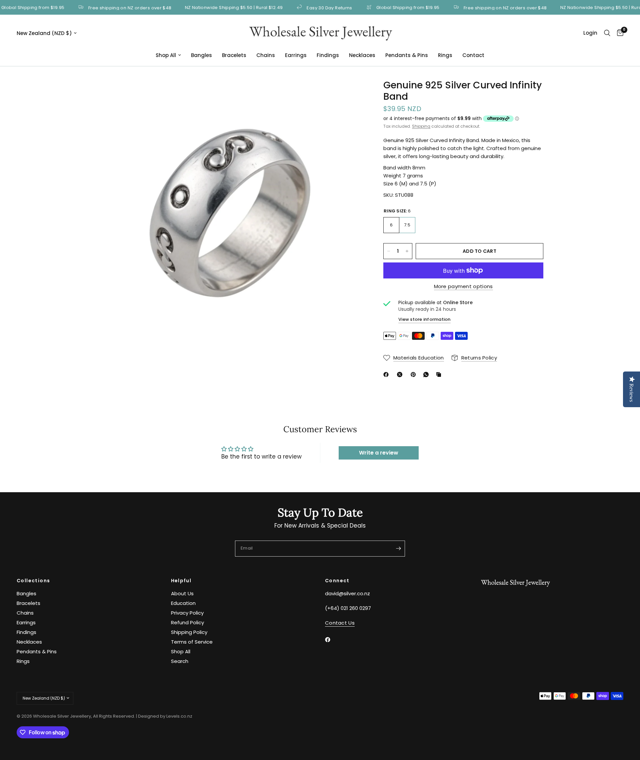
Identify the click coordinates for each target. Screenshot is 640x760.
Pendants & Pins (406, 55)
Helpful (181, 580)
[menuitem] (168, 55)
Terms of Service (192, 641)
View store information (424, 319)
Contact (473, 55)
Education (183, 603)
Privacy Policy (187, 612)
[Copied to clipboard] (440, 374)
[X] (401, 374)
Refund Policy (187, 622)
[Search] (607, 33)
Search (179, 661)
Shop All (166, 55)
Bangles (201, 55)
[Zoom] (349, 93)
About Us (182, 593)
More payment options (463, 286)
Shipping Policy (189, 632)
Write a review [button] (378, 453)
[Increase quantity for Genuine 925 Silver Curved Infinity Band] (407, 251)
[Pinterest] (415, 374)
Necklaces (362, 55)
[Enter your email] (398, 549)
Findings (328, 55)
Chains (265, 55)
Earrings (296, 55)
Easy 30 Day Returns (314, 7)
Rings (445, 55)
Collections (33, 580)
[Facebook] (387, 374)
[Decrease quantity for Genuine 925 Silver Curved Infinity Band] (389, 251)
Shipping (421, 126)
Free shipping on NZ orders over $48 (114, 7)
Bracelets (234, 55)
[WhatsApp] (427, 374)
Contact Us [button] (340, 623)
